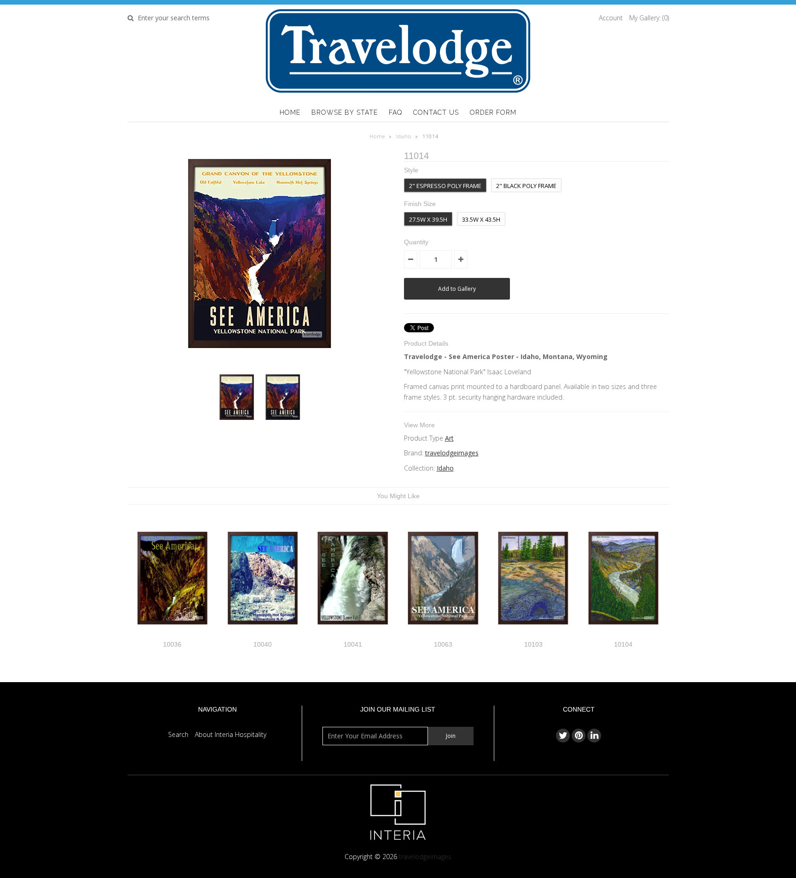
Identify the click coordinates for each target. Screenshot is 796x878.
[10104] (623, 635)
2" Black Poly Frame (526, 186)
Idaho (403, 136)
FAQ (395, 112)
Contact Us (436, 112)
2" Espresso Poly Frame (445, 186)
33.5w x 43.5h (481, 219)
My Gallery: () (649, 17)
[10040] (262, 635)
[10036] (172, 635)
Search (178, 734)
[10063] (443, 635)
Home (290, 112)
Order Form (493, 112)
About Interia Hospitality (230, 734)
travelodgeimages (452, 452)
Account (611, 17)
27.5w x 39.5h (428, 219)
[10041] (352, 635)
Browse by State (344, 112)
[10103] (533, 635)
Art (449, 438)
